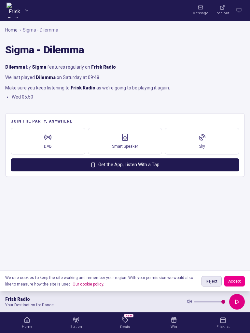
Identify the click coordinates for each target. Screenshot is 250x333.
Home (11, 30)
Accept (234, 281)
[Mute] (189, 302)
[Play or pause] (237, 302)
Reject (211, 281)
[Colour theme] (239, 10)
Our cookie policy (88, 284)
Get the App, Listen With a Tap (129, 164)
